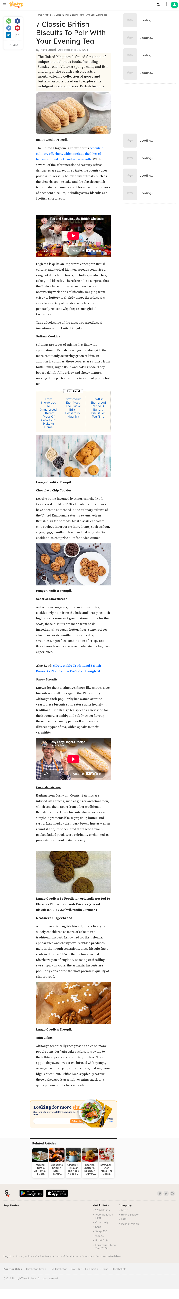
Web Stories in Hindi (104, 1216)
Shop (98, 1226)
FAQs (124, 1219)
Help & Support (130, 1214)
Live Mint (76, 1269)
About (124, 1210)
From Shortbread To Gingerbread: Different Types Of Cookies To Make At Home (48, 413)
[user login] (174, 5)
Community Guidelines (108, 1256)
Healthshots (119, 1269)
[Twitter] (166, 1193)
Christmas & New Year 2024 (105, 1246)
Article (48, 14)
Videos (99, 1236)
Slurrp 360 (101, 1231)
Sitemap (87, 1256)
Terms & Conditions (66, 1256)
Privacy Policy (23, 1256)
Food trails (102, 1240)
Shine (105, 1269)
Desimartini (91, 1269)
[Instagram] (172, 1193)
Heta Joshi (48, 49)
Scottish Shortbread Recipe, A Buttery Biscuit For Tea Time (98, 407)
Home (39, 14)
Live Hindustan (58, 1269)
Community (101, 1222)
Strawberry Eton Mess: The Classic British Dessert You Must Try (73, 407)
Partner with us (130, 1223)
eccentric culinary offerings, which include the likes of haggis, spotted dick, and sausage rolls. (69, 153)
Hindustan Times (36, 1269)
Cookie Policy (43, 1256)
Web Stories (102, 1210)
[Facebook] (159, 1193)
